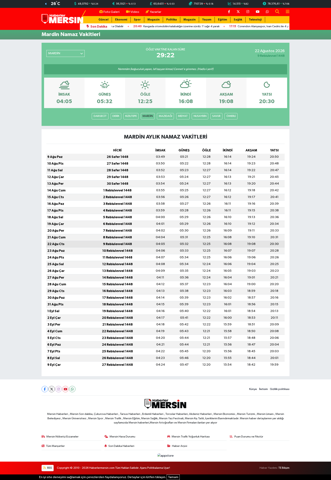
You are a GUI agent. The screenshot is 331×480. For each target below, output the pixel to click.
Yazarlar (155, 12)
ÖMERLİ (231, 116)
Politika (171, 19)
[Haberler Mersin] (63, 18)
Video (134, 12)
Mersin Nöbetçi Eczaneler (62, 436)
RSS (49, 467)
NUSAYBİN (200, 116)
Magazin (153, 19)
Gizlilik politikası (279, 389)
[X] (51, 389)
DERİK (115, 116)
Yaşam (206, 19)
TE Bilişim (283, 467)
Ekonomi (121, 19)
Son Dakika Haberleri (121, 446)
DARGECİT (100, 116)
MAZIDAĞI (165, 116)
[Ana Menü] (286, 12)
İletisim (263, 389)
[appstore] (165, 455)
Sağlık (238, 19)
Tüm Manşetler (55, 446)
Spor (137, 19)
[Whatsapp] (72, 389)
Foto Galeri (111, 12)
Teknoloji (255, 19)
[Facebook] (45, 389)
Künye (253, 389)
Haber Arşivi (179, 446)
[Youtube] (65, 389)
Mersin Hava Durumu (122, 436)
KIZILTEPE (131, 116)
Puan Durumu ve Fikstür (248, 436)
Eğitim (222, 19)
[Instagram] (58, 389)
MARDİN (148, 116)
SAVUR (216, 116)
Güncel (103, 19)
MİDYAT (183, 116)
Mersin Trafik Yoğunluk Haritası (191, 436)
